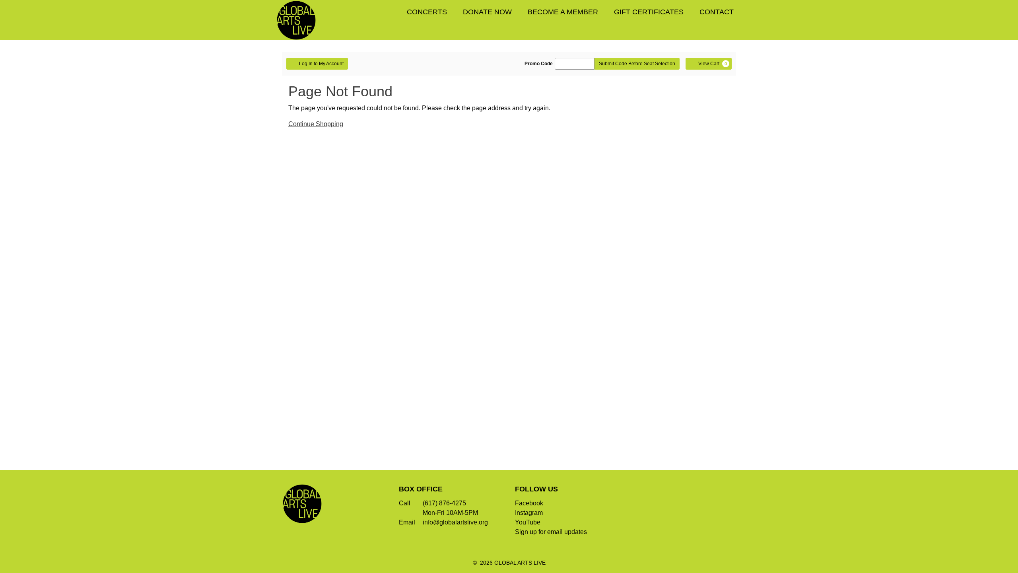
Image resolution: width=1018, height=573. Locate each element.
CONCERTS (427, 12)
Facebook (529, 503)
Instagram (529, 512)
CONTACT (716, 12)
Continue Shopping (315, 124)
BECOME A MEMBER (563, 12)
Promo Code (539, 63)
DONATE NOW (487, 12)
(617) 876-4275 (444, 503)
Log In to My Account (321, 63)
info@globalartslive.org (455, 522)
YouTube (527, 522)
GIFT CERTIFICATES (649, 12)
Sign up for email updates (551, 531)
